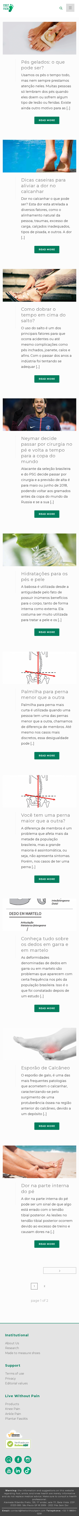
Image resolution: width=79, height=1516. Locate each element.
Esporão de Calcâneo (45, 1067)
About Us (12, 1343)
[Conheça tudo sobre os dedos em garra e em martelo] (39, 915)
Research (12, 1348)
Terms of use (14, 1373)
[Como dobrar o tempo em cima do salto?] (39, 285)
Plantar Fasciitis (16, 1418)
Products (12, 1404)
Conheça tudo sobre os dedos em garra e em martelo (45, 944)
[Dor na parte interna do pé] (39, 1162)
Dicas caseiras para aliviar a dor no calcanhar (43, 185)
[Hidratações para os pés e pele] (39, 549)
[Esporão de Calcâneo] (39, 1044)
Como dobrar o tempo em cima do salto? (43, 314)
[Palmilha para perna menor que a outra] (39, 668)
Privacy (10, 1378)
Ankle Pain (13, 1414)
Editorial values (16, 1383)
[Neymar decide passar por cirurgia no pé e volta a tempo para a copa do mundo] (39, 414)
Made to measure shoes (22, 1353)
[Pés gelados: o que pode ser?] (39, 38)
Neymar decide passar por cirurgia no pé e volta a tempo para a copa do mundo (46, 450)
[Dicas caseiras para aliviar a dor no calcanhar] (39, 156)
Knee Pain (12, 1409)
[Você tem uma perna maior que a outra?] (39, 791)
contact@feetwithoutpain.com (28, 1510)
